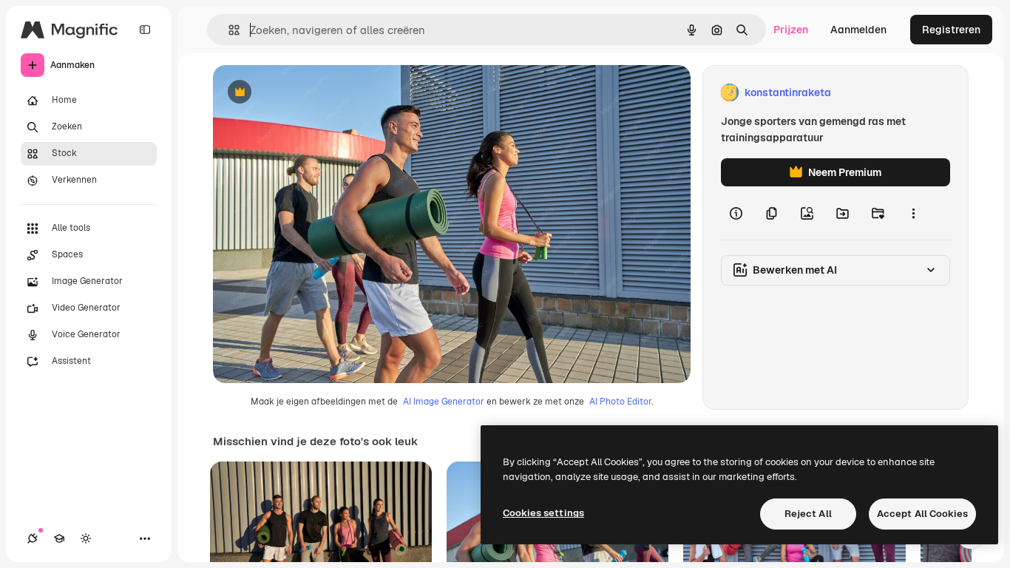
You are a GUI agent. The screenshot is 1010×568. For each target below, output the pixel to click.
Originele (310, 93)
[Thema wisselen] (86, 538)
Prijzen (790, 29)
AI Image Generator (443, 402)
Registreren (951, 29)
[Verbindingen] (32, 538)
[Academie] (59, 538)
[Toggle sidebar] (145, 29)
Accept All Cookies (922, 513)
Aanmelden (858, 29)
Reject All (808, 513)
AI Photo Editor (620, 402)
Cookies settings (543, 513)
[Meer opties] (913, 213)
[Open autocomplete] (228, 30)
